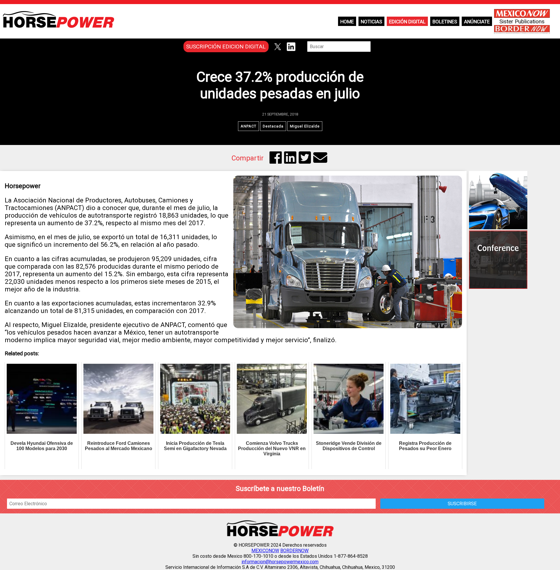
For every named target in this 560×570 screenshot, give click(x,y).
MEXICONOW (265, 550)
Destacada (273, 126)
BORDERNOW (294, 550)
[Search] (375, 46)
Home (347, 22)
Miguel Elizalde (305, 126)
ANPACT (248, 126)
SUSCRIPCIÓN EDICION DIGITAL (226, 46)
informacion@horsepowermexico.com (280, 561)
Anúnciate (477, 22)
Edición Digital (407, 22)
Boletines (445, 22)
